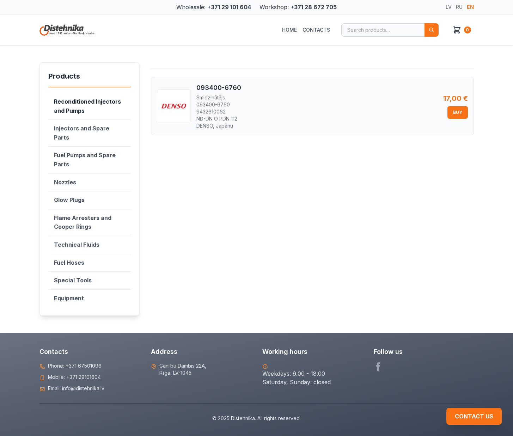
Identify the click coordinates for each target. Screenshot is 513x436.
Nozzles (65, 182)
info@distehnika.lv (83, 388)
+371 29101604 (83, 377)
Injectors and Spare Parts (81, 133)
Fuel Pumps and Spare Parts (85, 160)
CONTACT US (474, 416)
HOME (289, 30)
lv (449, 7)
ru (459, 7)
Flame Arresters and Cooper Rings (82, 222)
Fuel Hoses (69, 262)
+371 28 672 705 (314, 7)
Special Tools (73, 280)
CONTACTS (316, 30)
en (470, 7)
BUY (457, 112)
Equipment (69, 298)
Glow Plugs (69, 199)
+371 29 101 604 (229, 7)
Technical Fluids (76, 244)
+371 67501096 (84, 366)
